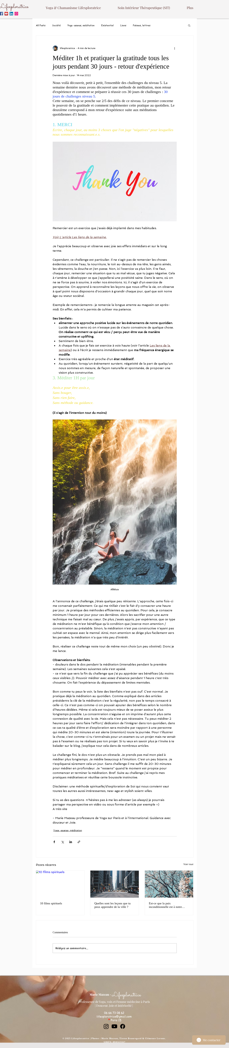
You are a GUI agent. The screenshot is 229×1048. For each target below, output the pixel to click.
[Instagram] (16, 13)
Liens (123, 25)
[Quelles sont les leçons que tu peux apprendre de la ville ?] (114, 884)
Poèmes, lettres (141, 25)
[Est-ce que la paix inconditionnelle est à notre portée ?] (169, 884)
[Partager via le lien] (78, 841)
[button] (189, 25)
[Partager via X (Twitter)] (62, 841)
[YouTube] (6, 13)
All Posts (40, 25)
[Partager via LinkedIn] (70, 841)
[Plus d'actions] (175, 48)
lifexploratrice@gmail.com (114, 1016)
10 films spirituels (51, 903)
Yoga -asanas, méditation (81, 25)
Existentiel (107, 25)
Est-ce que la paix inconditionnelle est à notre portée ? (165, 905)
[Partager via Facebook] (54, 841)
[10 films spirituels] (60, 884)
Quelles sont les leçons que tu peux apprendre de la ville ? (112, 905)
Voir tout (188, 864)
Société (56, 25)
